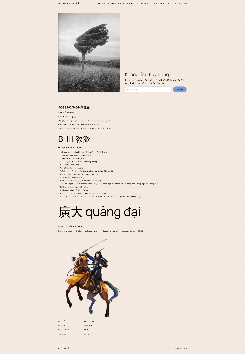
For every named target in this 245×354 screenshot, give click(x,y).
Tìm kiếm (179, 89)
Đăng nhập (182, 3)
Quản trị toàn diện (105, 128)
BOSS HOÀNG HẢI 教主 (69, 3)
